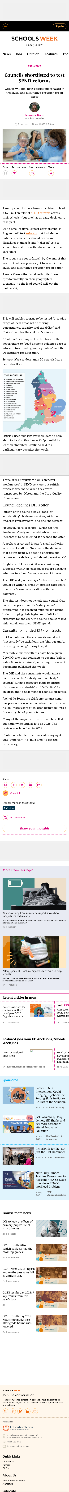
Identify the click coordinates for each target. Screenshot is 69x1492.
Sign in (60, 26)
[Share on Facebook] (14, 785)
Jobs (19, 54)
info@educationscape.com (18, 1446)
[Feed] (5, 1411)
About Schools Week (14, 1480)
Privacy (6, 1465)
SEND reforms (40, 213)
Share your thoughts (34, 828)
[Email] (35, 1411)
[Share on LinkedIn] (30, 785)
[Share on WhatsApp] (5, 785)
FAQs (6, 1468)
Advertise (8, 1484)
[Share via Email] (39, 785)
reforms (31, 233)
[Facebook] (13, 1411)
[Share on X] (22, 785)
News (7, 54)
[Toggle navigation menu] (5, 26)
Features (51, 54)
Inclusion (9, 808)
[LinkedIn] (27, 1411)
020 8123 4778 (14, 1442)
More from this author (34, 118)
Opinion (33, 54)
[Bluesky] (20, 1411)
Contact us (8, 1461)
